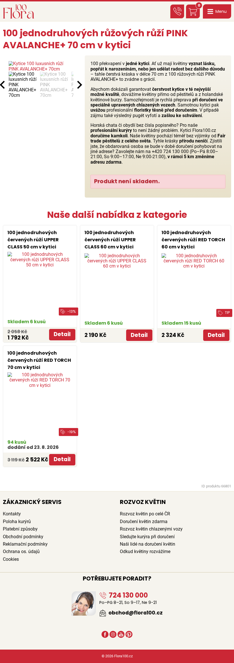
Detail (62, 334)
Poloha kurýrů (17, 521)
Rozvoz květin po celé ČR (145, 514)
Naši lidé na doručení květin (147, 544)
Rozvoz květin (143, 502)
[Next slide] (79, 85)
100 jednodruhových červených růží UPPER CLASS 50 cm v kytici (33, 239)
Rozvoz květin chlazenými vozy (151, 529)
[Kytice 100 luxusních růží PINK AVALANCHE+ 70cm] (41, 66)
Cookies (11, 559)
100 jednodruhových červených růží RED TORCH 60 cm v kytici (193, 239)
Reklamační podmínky (25, 544)
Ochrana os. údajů (21, 551)
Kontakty (12, 514)
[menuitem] (23, 85)
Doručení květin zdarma (144, 521)
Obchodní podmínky (23, 536)
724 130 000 (127, 595)
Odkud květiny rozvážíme (145, 551)
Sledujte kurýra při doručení (147, 536)
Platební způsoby (20, 529)
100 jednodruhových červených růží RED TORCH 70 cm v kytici (39, 360)
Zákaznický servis (32, 502)
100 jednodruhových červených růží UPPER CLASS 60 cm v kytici (110, 239)
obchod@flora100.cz (135, 612)
